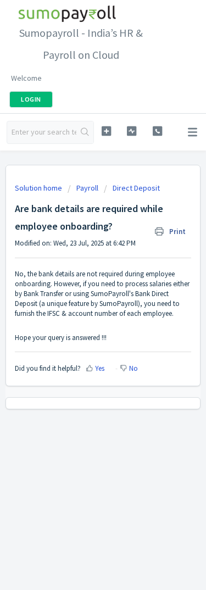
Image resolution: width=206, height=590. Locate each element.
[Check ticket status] (131, 131)
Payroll (87, 188)
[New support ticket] (106, 131)
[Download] (83, 287)
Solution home (39, 188)
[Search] (84, 132)
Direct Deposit (136, 188)
